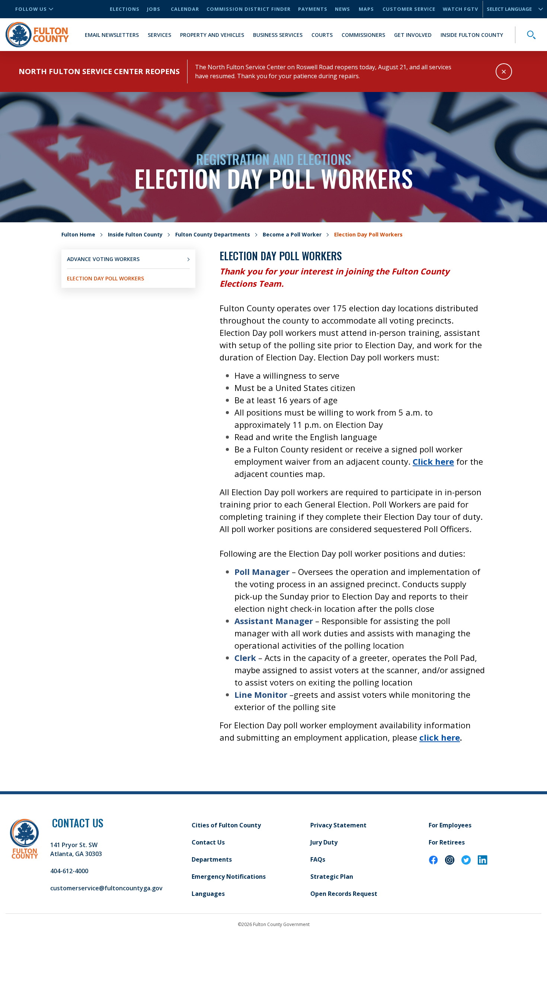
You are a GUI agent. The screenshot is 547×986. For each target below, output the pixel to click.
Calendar (185, 9)
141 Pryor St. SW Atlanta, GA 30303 (76, 849)
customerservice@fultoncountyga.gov (106, 888)
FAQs (317, 859)
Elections (125, 9)
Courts (322, 34)
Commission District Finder (249, 9)
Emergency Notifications (229, 876)
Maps (366, 9)
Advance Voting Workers (103, 259)
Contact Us (208, 842)
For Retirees (447, 842)
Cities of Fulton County (226, 825)
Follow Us (31, 9)
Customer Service (409, 9)
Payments (312, 9)
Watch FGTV (460, 9)
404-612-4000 (69, 871)
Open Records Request (343, 894)
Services (159, 34)
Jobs (153, 9)
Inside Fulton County (472, 34)
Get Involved (413, 34)
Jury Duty (324, 842)
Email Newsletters (112, 34)
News (342, 9)
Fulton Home (78, 234)
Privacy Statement (338, 825)
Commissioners (363, 34)
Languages (208, 894)
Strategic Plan (331, 876)
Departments (212, 859)
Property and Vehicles (212, 34)
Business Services (278, 34)
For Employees (450, 825)
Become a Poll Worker (292, 234)
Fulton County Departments (212, 234)
